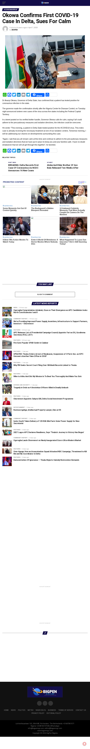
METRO (30, 715)
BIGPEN (15, 30)
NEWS (13, 715)
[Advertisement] (45, 262)
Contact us (81, 715)
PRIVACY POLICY (38, 718)
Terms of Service (65, 715)
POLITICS (21, 715)
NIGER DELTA (41, 715)
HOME (6, 715)
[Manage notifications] (84, 744)
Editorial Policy (54, 718)
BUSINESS (52, 715)
